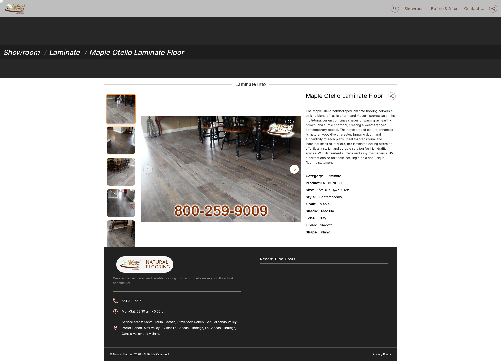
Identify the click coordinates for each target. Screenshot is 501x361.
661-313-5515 (131, 301)
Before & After (444, 8)
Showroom (414, 8)
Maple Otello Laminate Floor (136, 52)
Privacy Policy (382, 354)
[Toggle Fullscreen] (289, 122)
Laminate (64, 52)
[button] (294, 169)
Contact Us (475, 8)
